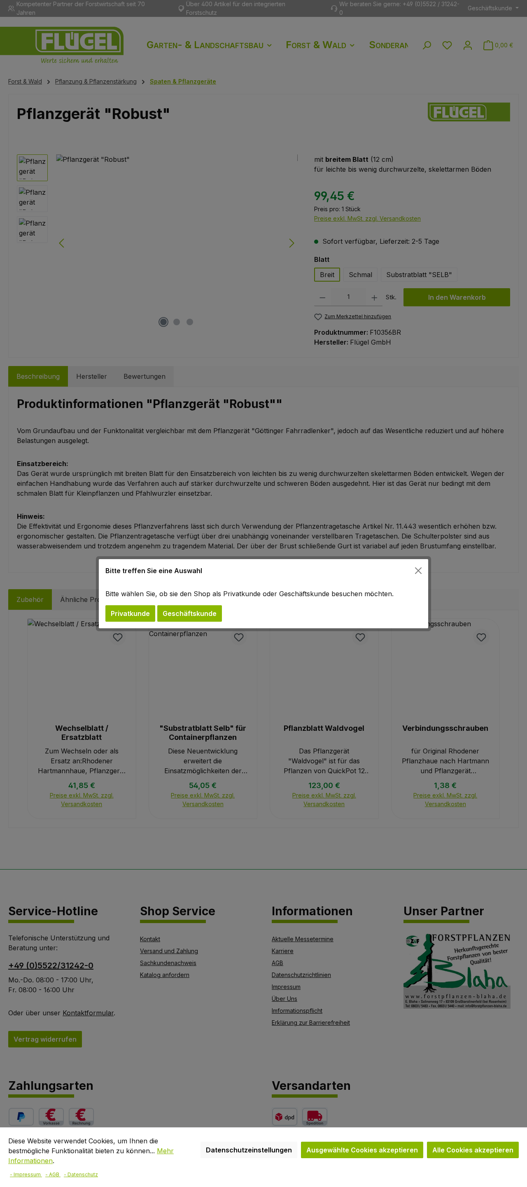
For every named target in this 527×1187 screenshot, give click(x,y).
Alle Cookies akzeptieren (472, 1150)
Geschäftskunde (190, 613)
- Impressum (26, 1174)
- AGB (53, 1174)
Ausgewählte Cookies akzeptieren (362, 1150)
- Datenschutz (81, 1174)
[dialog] (263, 593)
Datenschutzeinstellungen (249, 1150)
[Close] (418, 570)
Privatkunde (130, 613)
